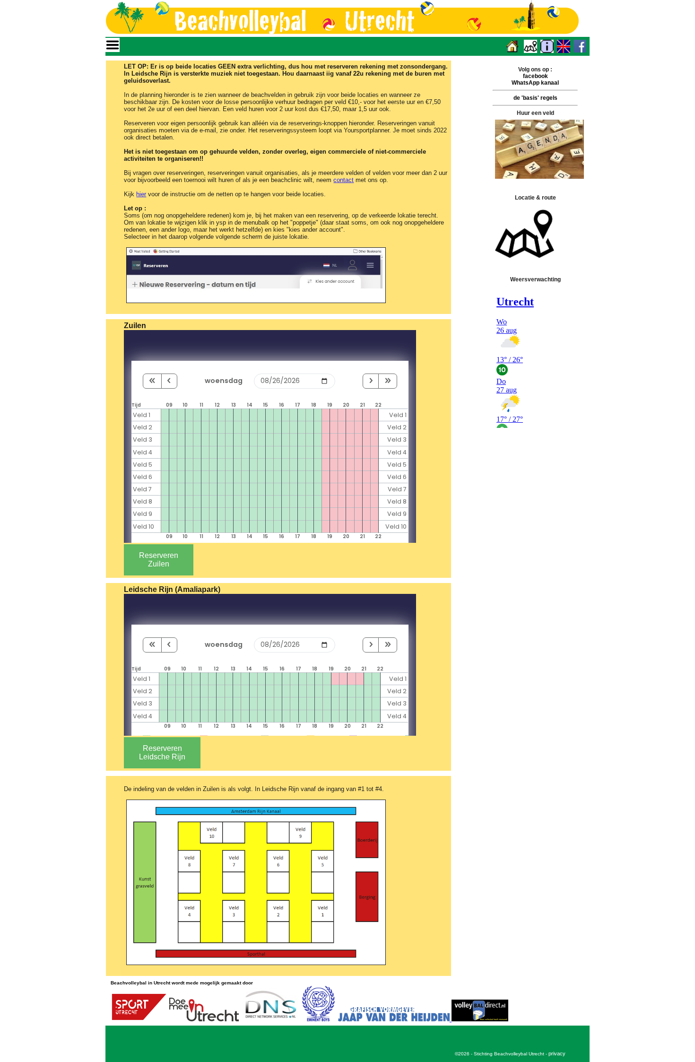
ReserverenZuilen (158, 559)
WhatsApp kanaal (535, 82)
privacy (556, 1053)
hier (141, 194)
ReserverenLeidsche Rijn (162, 752)
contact (343, 179)
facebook (535, 76)
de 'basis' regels (535, 98)
